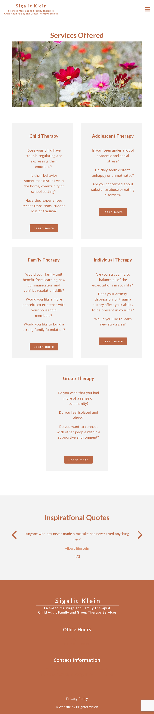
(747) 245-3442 (53, 674)
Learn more (44, 228)
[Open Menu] (147, 9)
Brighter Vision (87, 707)
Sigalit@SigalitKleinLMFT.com (89, 674)
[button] (14, 535)
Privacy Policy (77, 698)
